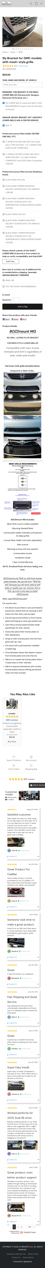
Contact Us (16, 1257)
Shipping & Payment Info (16, 1254)
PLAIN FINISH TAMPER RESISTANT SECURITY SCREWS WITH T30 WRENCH (23, 189)
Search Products (14, 760)
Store (13, 52)
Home (5, 52)
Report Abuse (28, 1257)
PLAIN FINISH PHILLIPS (15, 180)
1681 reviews (23, 66)
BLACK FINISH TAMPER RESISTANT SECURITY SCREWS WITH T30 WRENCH (23, 223)
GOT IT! (9, 125)
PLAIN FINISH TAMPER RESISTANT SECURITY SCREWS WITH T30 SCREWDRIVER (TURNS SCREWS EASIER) (23, 203)
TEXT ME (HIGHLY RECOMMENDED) (21, 286)
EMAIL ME (10, 280)
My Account (31, 760)
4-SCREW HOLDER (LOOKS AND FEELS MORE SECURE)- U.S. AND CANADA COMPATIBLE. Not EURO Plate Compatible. (24, 159)
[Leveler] (12, 704)
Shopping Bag (31, 769)
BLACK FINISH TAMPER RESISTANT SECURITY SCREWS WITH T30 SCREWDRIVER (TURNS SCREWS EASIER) (23, 238)
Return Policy (33, 1254)
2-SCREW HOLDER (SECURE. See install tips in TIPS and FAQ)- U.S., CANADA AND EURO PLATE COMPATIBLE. (24, 144)
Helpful (11, 856)
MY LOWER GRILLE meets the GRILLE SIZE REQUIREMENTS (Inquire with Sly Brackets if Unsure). (24, 106)
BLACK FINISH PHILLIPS (15, 214)
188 (29, 1227)
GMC (20, 52)
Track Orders (14, 769)
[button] (7, 3)
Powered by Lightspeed (22, 1261)
